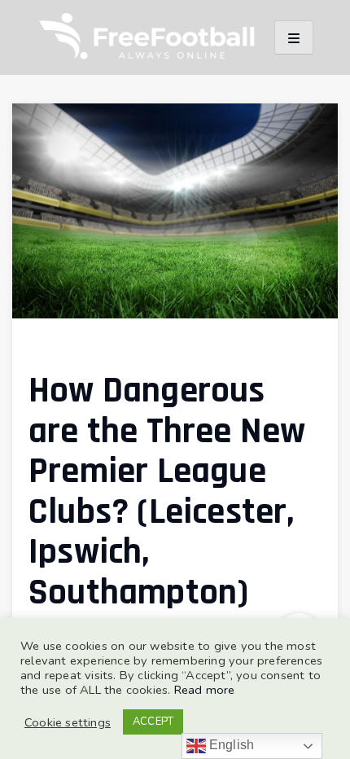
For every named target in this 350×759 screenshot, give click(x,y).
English (230, 745)
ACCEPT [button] (153, 721)
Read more (204, 690)
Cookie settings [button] (67, 722)
